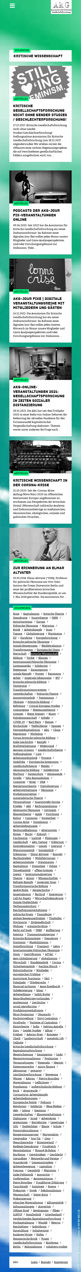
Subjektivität (51, 770)
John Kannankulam (37, 778)
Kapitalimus (20, 866)
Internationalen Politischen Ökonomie (36, 950)
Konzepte (52, 1034)
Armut (30, 878)
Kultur (17, 818)
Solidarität (41, 666)
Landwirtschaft (33, 1038)
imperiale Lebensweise (38, 678)
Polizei (53, 866)
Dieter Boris (40, 1194)
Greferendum (21, 1178)
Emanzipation (39, 670)
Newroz (55, 1222)
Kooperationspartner (26, 1134)
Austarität (43, 1174)
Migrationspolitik (23, 850)
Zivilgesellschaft (41, 922)
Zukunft (42, 834)
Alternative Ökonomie (26, 810)
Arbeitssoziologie (23, 862)
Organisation (46, 862)
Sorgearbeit (49, 818)
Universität (20, 686)
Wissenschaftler (48, 878)
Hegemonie (20, 670)
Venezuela (44, 1062)
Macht (29, 834)
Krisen (17, 834)
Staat (49, 629)
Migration (48, 625)
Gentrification (32, 954)
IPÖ (57, 678)
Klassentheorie (22, 814)
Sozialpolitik (33, 1214)
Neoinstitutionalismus (27, 1058)
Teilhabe (18, 1042)
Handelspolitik (39, 962)
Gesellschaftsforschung (27, 1242)
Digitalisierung (49, 786)
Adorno (30, 1078)
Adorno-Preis (35, 1034)
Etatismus (19, 942)
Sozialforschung (23, 946)
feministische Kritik (25, 1238)
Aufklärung (53, 930)
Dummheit (38, 866)
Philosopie (51, 838)
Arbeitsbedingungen (25, 826)
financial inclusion (24, 986)
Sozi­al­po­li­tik (46, 850)
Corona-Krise (21, 822)
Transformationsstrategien (30, 690)
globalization (49, 958)
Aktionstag (20, 1070)
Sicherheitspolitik (24, 966)
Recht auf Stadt (22, 930)
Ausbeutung (20, 1002)
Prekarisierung (22, 1198)
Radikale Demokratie (25, 1146)
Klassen (43, 658)
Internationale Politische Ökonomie (34, 662)
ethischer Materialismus (28, 1202)
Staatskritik (20, 1162)
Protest (39, 673)
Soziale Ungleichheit (25, 902)
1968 (42, 782)
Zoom (16, 954)
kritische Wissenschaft (44, 653)
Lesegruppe (57, 1122)
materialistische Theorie (28, 798)
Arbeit (17, 678)
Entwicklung (20, 1230)
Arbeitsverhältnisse (25, 790)
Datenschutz (35, 774)
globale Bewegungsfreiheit (29, 918)
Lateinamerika (22, 666)
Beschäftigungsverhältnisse (30, 910)
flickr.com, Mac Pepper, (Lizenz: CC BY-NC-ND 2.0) (78, 1237)
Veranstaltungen (23, 1062)
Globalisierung (35, 633)
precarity (36, 1070)
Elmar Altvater (40, 854)
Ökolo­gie (18, 702)
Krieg (32, 782)
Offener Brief (21, 1210)
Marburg (18, 774)
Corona (56, 962)
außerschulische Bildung (46, 1086)
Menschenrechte (23, 1142)
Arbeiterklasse (22, 994)
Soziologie (38, 1186)
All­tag (49, 1030)
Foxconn (18, 1170)
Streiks (17, 778)
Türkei (30, 658)
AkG (46, 730)
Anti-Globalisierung (25, 958)
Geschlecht (56, 1154)
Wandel (42, 1222)
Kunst (52, 714)
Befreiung (19, 706)
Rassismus (54, 673)
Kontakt (58, 854)
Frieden (17, 806)
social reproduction (25, 1006)
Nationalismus (22, 1150)
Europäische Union (48, 649)
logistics (18, 934)
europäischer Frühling (26, 974)
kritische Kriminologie (26, 938)
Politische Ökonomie (25, 625)
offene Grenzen (43, 870)
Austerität (44, 1206)
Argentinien (20, 1122)
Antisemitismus (43, 1178)
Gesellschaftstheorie (50, 750)
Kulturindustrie (22, 970)
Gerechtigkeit (37, 1154)
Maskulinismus (38, 942)
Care (38, 754)
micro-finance (46, 1066)
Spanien (56, 726)
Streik (33, 1190)
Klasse (45, 1126)
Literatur (56, 846)
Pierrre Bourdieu (49, 1078)
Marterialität (51, 1134)
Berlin (17, 1246)
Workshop (36, 734)
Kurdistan (19, 1154)
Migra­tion (50, 1170)
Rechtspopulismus (46, 806)
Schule (57, 1126)
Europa (40, 621)
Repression (19, 734)
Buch (16, 1090)
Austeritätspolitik (24, 697)
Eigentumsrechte (23, 1066)
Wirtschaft (19, 962)
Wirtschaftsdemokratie (49, 898)
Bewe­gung (51, 1074)
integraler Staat (46, 882)
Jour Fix (35, 1138)
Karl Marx (35, 722)
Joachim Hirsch (48, 966)
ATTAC (49, 954)
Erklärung (57, 842)
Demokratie (20, 617)
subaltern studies (56, 1246)
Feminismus (46, 697)
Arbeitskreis (48, 1118)
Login (34, 1262)
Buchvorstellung (23, 1018)
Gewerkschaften (23, 694)
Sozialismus (40, 822)
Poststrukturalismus (26, 1130)
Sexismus (40, 1110)
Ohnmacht (44, 1014)
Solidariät (36, 1106)
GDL (15, 1126)
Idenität (58, 1062)
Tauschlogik (20, 1186)
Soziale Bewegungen (25, 645)
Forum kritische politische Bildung (34, 738)
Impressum (56, 894)
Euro (16, 1030)
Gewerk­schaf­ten (23, 1114)
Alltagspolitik (55, 1202)
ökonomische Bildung (26, 770)
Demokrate (51, 938)
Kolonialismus (33, 1246)
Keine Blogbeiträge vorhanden (31, 998)
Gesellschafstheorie (25, 766)
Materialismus (22, 1082)
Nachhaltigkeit (22, 858)
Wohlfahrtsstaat (45, 858)
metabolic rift (55, 1038)
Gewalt (43, 846)
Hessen (49, 722)
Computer (19, 782)
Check (16, 1038)
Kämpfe (41, 742)
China (56, 730)
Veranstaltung (22, 802)
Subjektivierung (22, 990)
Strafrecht (19, 1022)
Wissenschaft (21, 1194)
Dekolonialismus (51, 1190)
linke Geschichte (23, 742)
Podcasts (45, 1102)
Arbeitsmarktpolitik (25, 758)
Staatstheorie (39, 617)
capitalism (45, 1166)
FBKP (39, 930)
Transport (43, 946)
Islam (39, 990)
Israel (34, 1118)
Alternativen (49, 830)
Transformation (23, 649)
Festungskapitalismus (26, 730)
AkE (28, 806)
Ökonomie (47, 790)
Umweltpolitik (22, 870)
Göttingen (50, 810)
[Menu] (12, 4)
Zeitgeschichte (41, 890)
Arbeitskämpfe (33, 629)
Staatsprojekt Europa (47, 802)
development (41, 1210)
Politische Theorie (47, 694)
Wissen (17, 1078)
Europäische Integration (44, 762)
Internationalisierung (38, 874)
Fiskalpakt (19, 982)
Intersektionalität (24, 846)
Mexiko (45, 766)
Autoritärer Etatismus (26, 978)
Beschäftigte (20, 1226)
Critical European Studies (44, 706)
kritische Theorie (53, 614)
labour (26, 1110)
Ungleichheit (30, 1126)
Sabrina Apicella (53, 1026)
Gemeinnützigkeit (42, 1162)
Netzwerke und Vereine (45, 1158)
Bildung (18, 658)
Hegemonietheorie (44, 710)
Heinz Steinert (36, 714)
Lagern (17, 874)
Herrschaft (20, 653)
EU (14, 638)
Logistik (36, 838)
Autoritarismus (22, 621)
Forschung (52, 814)
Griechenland (53, 1214)
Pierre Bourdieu (22, 1182)
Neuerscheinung (23, 1054)
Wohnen (18, 926)
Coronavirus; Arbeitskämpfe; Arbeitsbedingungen (30, 1096)
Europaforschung (47, 638)
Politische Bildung (39, 702)
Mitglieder (42, 970)
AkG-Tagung (39, 842)
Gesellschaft (20, 842)
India (36, 1026)
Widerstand (47, 746)
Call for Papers (22, 898)
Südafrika (19, 762)
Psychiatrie (20, 922)
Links (59, 1054)
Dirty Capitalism (47, 1018)
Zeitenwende (54, 774)
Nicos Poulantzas (23, 1014)
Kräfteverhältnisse (24, 746)
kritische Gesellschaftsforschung (33, 1046)
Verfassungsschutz (24, 906)
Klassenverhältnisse (49, 1114)
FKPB (55, 617)
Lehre (56, 946)
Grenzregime (21, 710)
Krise (16, 614)
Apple (38, 814)
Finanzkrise (44, 914)
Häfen (40, 1234)
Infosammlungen (23, 1206)
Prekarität (19, 1190)
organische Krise (37, 926)
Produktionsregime (25, 794)
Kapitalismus (31, 614)
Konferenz (52, 1242)
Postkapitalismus (23, 1222)
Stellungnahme (22, 754)
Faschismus (20, 838)
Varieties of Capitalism (44, 1022)
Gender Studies (32, 1030)
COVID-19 (19, 722)
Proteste (46, 758)
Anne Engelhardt (50, 986)
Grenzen (18, 714)
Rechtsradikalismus (25, 830)
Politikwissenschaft (25, 718)
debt (15, 1110)
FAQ (46, 978)
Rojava (52, 1186)
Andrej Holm (20, 890)
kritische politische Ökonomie (31, 642)
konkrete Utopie (22, 1234)
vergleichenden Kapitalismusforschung (37, 1218)
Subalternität (40, 1230)
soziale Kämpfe (22, 673)
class (47, 1138)
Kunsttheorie (21, 1026)
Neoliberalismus (51, 645)
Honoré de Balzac (45, 1150)
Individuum (39, 1226)
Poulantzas (51, 1058)
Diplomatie (20, 1118)
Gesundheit (20, 1158)
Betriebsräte (39, 1122)
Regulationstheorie (24, 786)
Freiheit (18, 1034)
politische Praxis (23, 914)
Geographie (20, 1138)
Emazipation (44, 1054)
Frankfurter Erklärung (50, 1182)
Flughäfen (55, 918)
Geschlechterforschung (27, 1074)
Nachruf (40, 894)
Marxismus (55, 633)
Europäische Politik (25, 1102)
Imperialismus (22, 894)
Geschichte (38, 1002)
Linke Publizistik (23, 1174)
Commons (31, 818)
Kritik (16, 629)
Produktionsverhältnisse (28, 1010)
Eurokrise (26, 638)
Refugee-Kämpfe (23, 882)
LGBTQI (17, 1214)
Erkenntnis (20, 854)
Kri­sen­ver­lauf (45, 1142)
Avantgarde (30, 1090)
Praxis (45, 1238)
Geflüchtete (42, 1082)
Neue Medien (54, 1106)
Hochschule (20, 726)
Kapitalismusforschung (27, 1050)
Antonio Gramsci (23, 750)
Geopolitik (33, 1170)
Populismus (20, 1086)
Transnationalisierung (41, 934)
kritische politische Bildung (30, 682)
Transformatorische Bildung (30, 886)
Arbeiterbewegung (24, 1166)
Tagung (17, 633)
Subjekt (45, 718)
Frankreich (49, 1146)
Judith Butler (42, 994)
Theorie (17, 878)
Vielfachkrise (39, 726)
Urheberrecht (38, 982)
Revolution (19, 1106)
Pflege (56, 1210)
